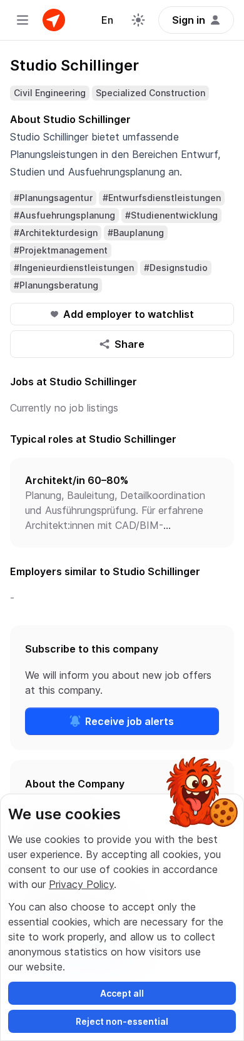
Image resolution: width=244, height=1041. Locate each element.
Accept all (122, 993)
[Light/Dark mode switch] (138, 19)
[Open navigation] (22, 19)
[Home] (54, 20)
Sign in (188, 20)
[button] (122, 503)
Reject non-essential (122, 1021)
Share (129, 344)
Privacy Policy (81, 884)
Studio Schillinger (74, 65)
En (107, 20)
